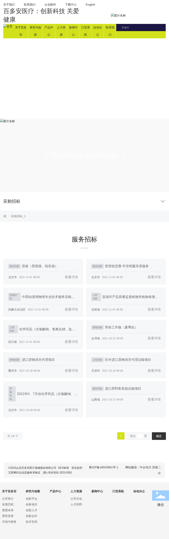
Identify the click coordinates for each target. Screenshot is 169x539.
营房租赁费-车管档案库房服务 (127, 266)
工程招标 (95, 297)
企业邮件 (50, 4)
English (90, 4)
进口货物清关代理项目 (38, 359)
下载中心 (71, 4)
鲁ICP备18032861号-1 (103, 467)
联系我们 (29, 4)
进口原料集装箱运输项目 (123, 388)
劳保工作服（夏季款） (121, 327)
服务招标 (14, 266)
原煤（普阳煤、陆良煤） (40, 266)
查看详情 (71, 277)
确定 (159, 436)
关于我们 (9, 4)
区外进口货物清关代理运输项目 (128, 359)
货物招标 (13, 297)
